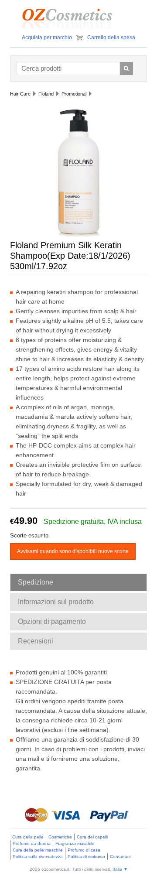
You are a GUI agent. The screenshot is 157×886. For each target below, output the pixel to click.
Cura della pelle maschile (38, 850)
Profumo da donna (32, 843)
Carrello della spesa (111, 37)
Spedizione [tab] (35, 582)
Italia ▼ (120, 869)
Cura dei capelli (92, 837)
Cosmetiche (60, 837)
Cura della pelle (28, 837)
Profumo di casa (84, 850)
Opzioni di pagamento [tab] (52, 621)
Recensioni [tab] (35, 641)
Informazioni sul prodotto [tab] (56, 601)
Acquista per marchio (47, 37)
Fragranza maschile (75, 843)
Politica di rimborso (86, 856)
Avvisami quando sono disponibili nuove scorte (73, 551)
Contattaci (120, 856)
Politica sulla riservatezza (38, 856)
